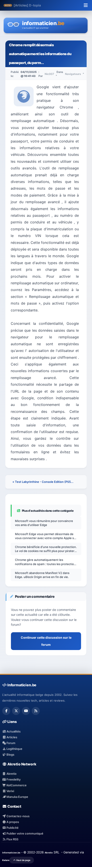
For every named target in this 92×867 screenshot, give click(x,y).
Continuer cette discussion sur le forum (46, 641)
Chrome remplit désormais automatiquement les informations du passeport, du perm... (40, 54)
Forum (10, 743)
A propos (12, 822)
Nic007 (49, 74)
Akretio (11, 773)
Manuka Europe (17, 797)
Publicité (12, 827)
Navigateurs (73, 74)
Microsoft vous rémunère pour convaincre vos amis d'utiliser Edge (44, 523)
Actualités (13, 731)
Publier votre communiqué (24, 833)
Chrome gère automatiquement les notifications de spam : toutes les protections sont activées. (46, 562)
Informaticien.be (11, 852)
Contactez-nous (17, 816)
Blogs (10, 754)
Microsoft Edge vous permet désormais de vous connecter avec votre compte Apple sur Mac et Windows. (46, 536)
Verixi (10, 791)
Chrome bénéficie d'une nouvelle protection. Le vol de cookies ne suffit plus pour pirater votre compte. (46, 549)
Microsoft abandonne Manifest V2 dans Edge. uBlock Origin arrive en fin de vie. (42, 575)
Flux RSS (12, 839)
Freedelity (13, 779)
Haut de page (23, 860)
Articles (11, 737)
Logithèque (14, 749)
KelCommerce (16, 785)
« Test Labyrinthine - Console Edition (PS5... (43, 482)
